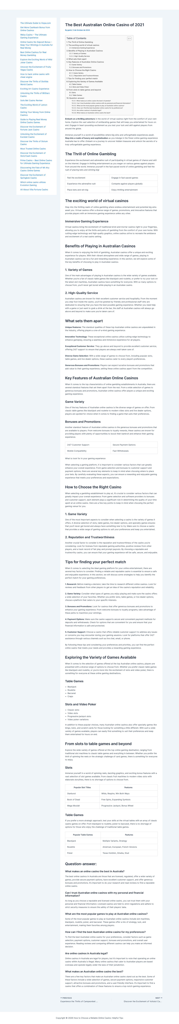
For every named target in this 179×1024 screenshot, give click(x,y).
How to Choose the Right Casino (82, 70)
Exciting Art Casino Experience (34, 89)
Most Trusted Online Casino (33, 148)
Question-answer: (77, 98)
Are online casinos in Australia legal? (89, 110)
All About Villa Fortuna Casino (34, 189)
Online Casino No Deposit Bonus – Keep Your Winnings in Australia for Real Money (36, 45)
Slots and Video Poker (80, 87)
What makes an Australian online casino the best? (93, 113)
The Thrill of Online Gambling (80, 42)
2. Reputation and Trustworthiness (85, 76)
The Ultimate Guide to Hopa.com (35, 23)
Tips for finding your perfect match (83, 78)
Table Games (77, 84)
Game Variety (77, 65)
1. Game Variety (77, 73)
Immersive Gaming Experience (83, 48)
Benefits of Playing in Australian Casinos (85, 51)
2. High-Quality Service (81, 56)
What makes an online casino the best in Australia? (93, 101)
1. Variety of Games (79, 53)
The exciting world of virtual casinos (83, 45)
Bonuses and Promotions (81, 67)
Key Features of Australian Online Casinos (86, 62)
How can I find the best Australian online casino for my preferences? (100, 108)
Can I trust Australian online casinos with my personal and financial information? (104, 103)
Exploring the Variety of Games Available (85, 81)
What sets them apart (77, 59)
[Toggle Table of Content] (128, 39)
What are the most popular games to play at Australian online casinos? (100, 106)
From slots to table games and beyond (84, 90)
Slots (74, 92)
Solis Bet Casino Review (31, 100)
